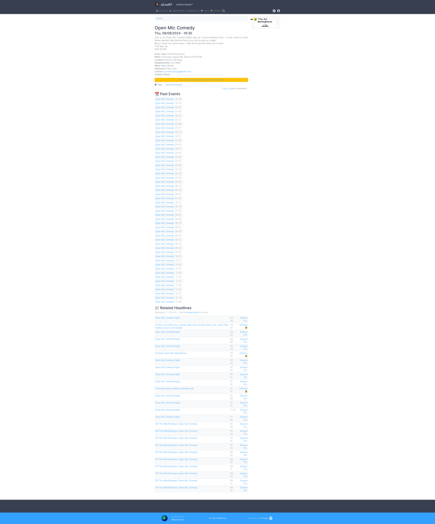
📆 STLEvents (162, 11)
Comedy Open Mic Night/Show (170, 353)
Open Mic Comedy (174, 85)
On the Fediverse (217, 518)
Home (159, 18)
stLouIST (166, 4)
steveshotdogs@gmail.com (177, 71)
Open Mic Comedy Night (167, 317)
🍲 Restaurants (192, 11)
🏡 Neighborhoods (177, 11)
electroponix (177, 519)
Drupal (264, 518)
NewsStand (193, 312)
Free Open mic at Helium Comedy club (174, 388)
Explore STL (244, 319)
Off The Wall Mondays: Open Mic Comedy (176, 423)
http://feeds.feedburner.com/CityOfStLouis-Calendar (201, 80)
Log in (225, 88)
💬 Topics (205, 11)
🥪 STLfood (215, 11)
